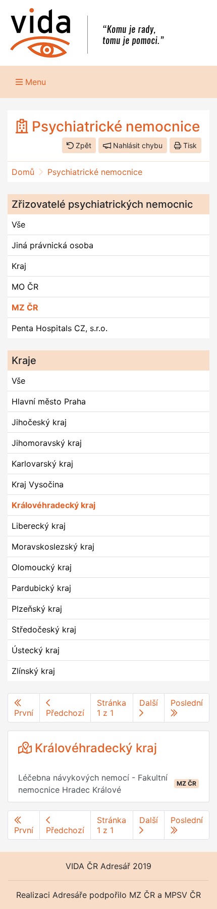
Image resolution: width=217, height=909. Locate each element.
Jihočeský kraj (39, 422)
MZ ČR (25, 307)
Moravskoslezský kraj (53, 546)
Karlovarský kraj (42, 464)
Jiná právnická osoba (52, 245)
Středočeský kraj (44, 629)
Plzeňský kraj (37, 609)
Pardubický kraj (41, 588)
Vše (18, 224)
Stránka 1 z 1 (111, 708)
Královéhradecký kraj (53, 505)
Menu (34, 82)
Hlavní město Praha (49, 401)
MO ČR (25, 287)
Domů (23, 172)
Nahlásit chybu (136, 145)
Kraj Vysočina (38, 484)
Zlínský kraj (33, 671)
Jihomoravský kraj (47, 443)
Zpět (82, 145)
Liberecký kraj (39, 526)
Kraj (19, 266)
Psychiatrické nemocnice (94, 172)
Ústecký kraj (36, 650)
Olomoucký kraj (42, 567)
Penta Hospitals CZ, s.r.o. (59, 328)
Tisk (189, 145)
